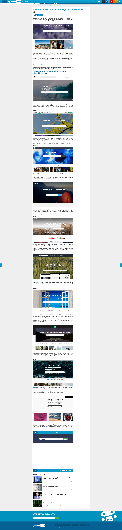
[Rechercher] (119, 2)
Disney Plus (49, 3)
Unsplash (35, 102)
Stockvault (50, 210)
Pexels (34, 387)
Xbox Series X (55, 3)
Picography (46, 422)
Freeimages (42, 173)
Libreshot (37, 282)
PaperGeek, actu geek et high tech (14, 1)
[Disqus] (53, 457)
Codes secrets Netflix (41, 3)
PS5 (59, 3)
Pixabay (52, 140)
